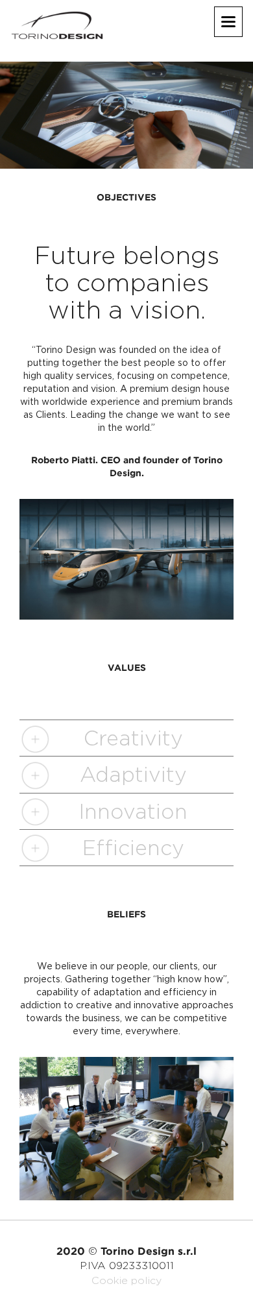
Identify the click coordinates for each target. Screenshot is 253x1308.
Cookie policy (126, 1280)
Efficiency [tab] (133, 847)
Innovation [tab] (132, 811)
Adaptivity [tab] (133, 774)
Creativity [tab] (133, 738)
